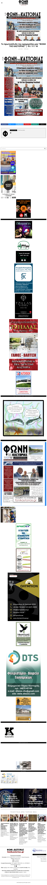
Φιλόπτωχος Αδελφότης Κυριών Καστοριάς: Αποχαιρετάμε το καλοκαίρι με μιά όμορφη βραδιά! (32, 827)
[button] (45, 148)
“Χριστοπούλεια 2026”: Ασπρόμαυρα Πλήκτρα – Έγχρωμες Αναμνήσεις (5, 826)
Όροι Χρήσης (43, 859)
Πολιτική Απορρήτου (41, 856)
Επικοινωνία (43, 861)
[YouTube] (16, 866)
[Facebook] (14, 866)
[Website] (10, 133)
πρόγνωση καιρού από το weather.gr (8, 783)
